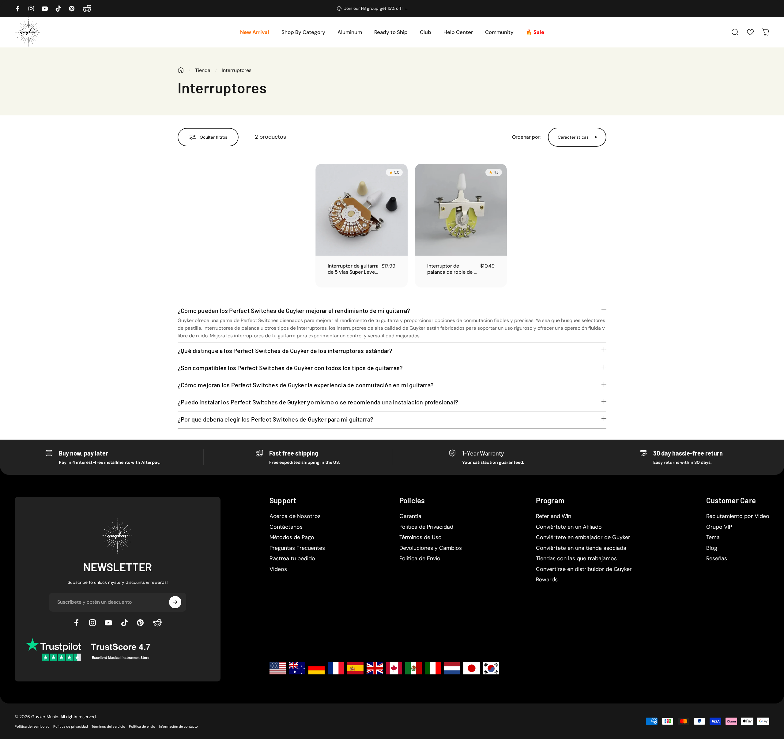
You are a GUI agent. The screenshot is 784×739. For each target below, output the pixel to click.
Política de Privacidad (426, 527)
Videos (278, 569)
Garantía (410, 516)
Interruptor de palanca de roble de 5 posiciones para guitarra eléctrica (452, 269)
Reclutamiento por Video (737, 516)
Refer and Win (553, 516)
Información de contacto (178, 726)
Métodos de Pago (292, 537)
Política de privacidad (70, 726)
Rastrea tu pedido (292, 558)
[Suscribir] (175, 602)
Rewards (547, 579)
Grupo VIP (719, 527)
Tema (713, 537)
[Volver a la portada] (181, 70)
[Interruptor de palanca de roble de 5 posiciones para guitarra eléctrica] (461, 210)
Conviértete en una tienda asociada (581, 548)
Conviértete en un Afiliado (569, 527)
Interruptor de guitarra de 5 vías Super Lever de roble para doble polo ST (353, 269)
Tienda (202, 70)
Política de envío (142, 726)
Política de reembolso (32, 726)
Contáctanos (286, 527)
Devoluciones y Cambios (430, 548)
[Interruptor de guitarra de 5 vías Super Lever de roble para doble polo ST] (361, 210)
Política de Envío (419, 558)
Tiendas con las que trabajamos (576, 558)
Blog (711, 548)
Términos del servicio (108, 726)
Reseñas (716, 558)
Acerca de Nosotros (295, 516)
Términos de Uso (420, 537)
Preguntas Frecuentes (297, 548)
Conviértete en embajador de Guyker (583, 537)
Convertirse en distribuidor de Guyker (584, 569)
